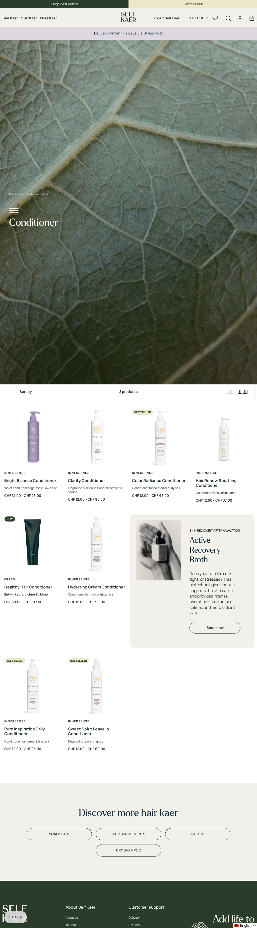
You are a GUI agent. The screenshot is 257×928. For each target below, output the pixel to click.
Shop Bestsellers (64, 4)
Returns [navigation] (134, 925)
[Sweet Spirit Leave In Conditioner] (96, 686)
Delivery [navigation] (134, 918)
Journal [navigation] (71, 925)
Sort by (26, 391)
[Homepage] (128, 17)
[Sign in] (239, 18)
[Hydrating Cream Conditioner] (96, 544)
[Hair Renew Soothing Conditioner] (224, 438)
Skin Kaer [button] (29, 18)
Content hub (193, 4)
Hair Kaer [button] (10, 18)
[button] (198, 19)
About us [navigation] (72, 918)
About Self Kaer (166, 18)
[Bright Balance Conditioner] (33, 438)
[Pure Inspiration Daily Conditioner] (33, 686)
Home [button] (13, 194)
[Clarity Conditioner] (96, 438)
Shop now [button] (215, 627)
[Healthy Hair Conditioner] (33, 544)
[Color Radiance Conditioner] (160, 438)
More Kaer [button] (48, 18)
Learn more (175, 33)
